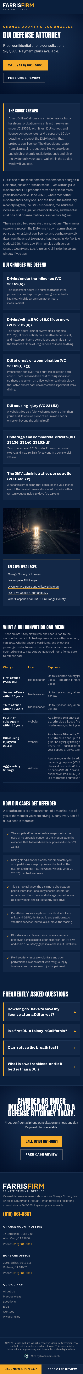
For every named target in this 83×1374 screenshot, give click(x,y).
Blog (6, 1306)
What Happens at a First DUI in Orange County (37, 599)
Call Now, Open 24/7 (20, 1369)
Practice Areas (12, 1296)
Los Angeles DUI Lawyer (23, 580)
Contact (8, 1311)
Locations (9, 1301)
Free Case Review (24, 77)
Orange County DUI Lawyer (24, 574)
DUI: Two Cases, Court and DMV (28, 592)
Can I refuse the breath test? (42, 1047)
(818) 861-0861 (17, 1214)
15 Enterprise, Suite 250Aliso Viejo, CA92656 (18, 1236)
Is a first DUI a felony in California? (42, 1030)
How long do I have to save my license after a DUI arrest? (42, 1012)
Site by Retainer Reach (45, 1356)
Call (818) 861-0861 (25, 65)
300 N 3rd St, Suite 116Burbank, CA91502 (17, 1265)
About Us (9, 1291)
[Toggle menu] (76, 7)
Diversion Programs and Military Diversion (33, 586)
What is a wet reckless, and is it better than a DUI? (42, 1066)
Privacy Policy (11, 1316)
